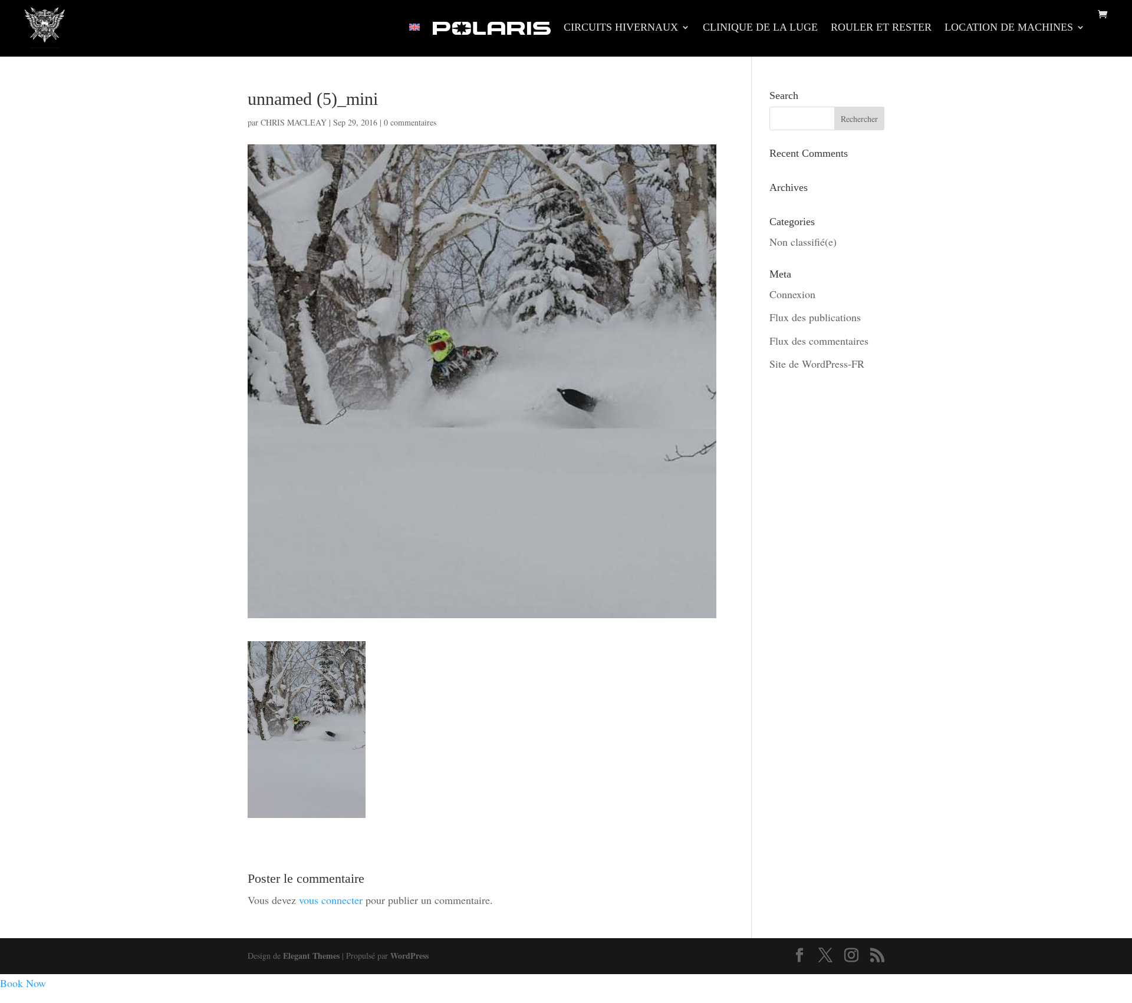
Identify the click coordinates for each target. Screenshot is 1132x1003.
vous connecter (331, 900)
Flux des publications (815, 317)
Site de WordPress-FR (816, 364)
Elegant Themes (311, 955)
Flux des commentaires (818, 341)
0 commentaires (410, 122)
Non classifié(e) (803, 242)
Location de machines (1009, 28)
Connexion (792, 294)
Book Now (23, 983)
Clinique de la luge (760, 28)
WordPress (409, 955)
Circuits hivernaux (621, 28)
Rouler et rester (881, 28)
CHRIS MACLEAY (294, 122)
